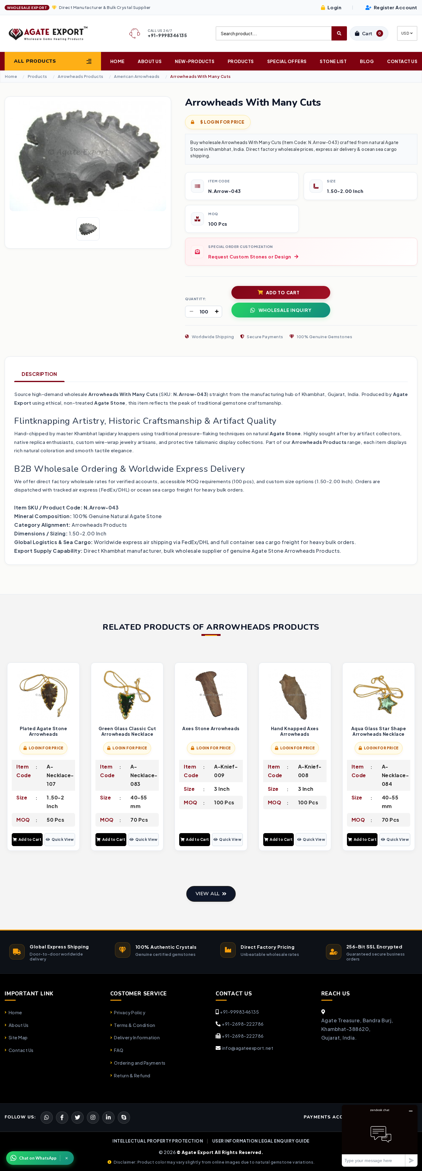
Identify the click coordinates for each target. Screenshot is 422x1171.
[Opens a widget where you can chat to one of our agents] (380, 1135)
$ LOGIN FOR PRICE (222, 122)
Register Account (395, 7)
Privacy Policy (129, 1012)
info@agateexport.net (247, 1048)
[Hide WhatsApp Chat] (66, 1158)
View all (208, 893)
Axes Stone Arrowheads (211, 728)
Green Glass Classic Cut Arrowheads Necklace (127, 731)
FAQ (119, 1050)
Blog (367, 61)
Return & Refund (132, 1075)
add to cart (282, 292)
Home (117, 61)
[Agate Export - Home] (53, 33)
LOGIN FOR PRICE (46, 748)
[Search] (339, 33)
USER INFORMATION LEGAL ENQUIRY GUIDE (261, 1140)
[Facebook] (77, 1117)
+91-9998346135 (239, 1012)
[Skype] (124, 1117)
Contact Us (402, 61)
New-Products (194, 61)
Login (333, 7)
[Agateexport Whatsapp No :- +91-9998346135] (46, 1117)
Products (241, 61)
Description (39, 374)
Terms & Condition (134, 1025)
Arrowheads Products (80, 77)
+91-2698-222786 (243, 1024)
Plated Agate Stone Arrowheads (43, 731)
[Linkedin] (108, 1117)
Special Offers (287, 61)
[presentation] (10, 757)
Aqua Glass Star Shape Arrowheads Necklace (378, 731)
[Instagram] (93, 1117)
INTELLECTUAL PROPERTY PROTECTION (157, 1140)
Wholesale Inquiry (285, 310)
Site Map (18, 1037)
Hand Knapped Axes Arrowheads (295, 731)
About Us (150, 61)
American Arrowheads (137, 77)
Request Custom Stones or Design (249, 256)
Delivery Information (137, 1037)
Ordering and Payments (140, 1063)
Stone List (333, 61)
